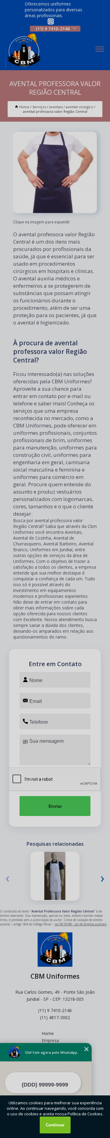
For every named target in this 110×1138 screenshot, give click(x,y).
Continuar (55, 1125)
